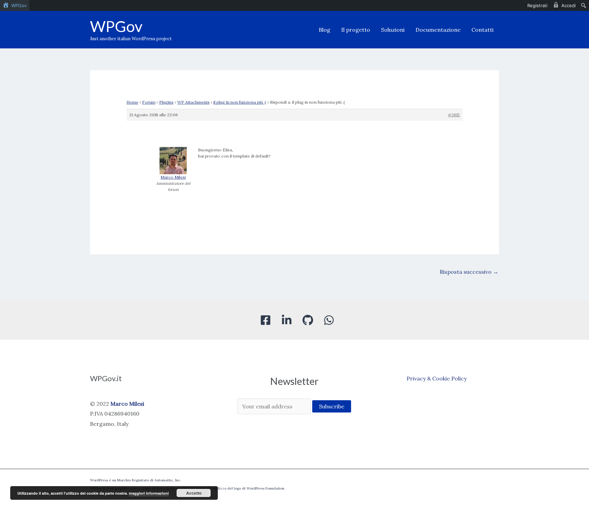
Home (132, 102)
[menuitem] (14, 5)
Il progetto (355, 29)
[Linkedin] (286, 320)
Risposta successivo (469, 271)
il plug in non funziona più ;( (239, 102)
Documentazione (438, 29)
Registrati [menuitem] (537, 5)
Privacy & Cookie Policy (437, 378)
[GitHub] (307, 320)
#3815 (454, 114)
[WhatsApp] (328, 320)
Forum (148, 102)
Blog (324, 29)
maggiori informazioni (149, 493)
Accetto (193, 493)
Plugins (166, 102)
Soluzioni (393, 29)
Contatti (482, 29)
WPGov (116, 26)
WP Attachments (193, 102)
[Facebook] (265, 320)
